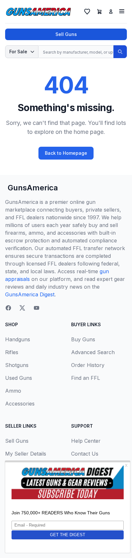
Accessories (20, 403)
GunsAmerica (33, 187)
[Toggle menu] (122, 11)
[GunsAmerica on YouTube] (36, 308)
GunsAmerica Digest (29, 294)
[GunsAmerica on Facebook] (8, 308)
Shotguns (17, 365)
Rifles (11, 352)
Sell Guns (66, 34)
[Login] (111, 11)
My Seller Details (25, 453)
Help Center (86, 441)
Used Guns (18, 378)
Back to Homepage (66, 153)
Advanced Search (93, 352)
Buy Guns (83, 339)
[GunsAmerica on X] (22, 308)
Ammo (13, 391)
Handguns (17, 339)
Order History (87, 365)
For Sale (18, 51)
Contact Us (84, 453)
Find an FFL (85, 378)
